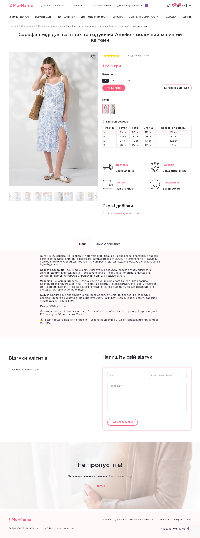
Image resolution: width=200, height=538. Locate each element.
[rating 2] (108, 55)
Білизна (117, 17)
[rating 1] (105, 55)
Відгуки (178, 520)
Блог (189, 520)
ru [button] (189, 6)
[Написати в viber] (146, 5)
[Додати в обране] (93, 57)
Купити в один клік (176, 88)
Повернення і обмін (103, 6)
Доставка (120, 520)
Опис (82, 244)
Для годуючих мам (94, 17)
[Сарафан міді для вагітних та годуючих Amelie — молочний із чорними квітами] (112, 109)
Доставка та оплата (52, 6)
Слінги (186, 17)
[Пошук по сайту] (168, 6)
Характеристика (108, 244)
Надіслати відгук (122, 422)
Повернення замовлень (142, 520)
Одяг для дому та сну (143, 17)
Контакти (77, 6)
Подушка (170, 17)
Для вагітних (66, 17)
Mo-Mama (23, 6)
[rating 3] (111, 55)
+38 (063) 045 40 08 (130, 6)
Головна (106, 520)
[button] (96, 197)
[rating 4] (114, 55)
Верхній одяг (43, 17)
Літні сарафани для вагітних (120, 214)
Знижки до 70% (19, 17)
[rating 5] (117, 55)
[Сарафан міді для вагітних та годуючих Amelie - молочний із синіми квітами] (53, 119)
